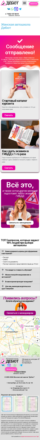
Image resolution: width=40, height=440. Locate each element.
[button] (24, 3)
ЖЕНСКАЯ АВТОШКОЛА (12, 359)
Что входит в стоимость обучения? (18, 270)
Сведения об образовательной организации (33, 1)
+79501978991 (20, 372)
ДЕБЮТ (12, 3)
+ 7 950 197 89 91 (12, 14)
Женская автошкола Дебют (15, 26)
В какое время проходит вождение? (19, 282)
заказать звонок (14, 15)
